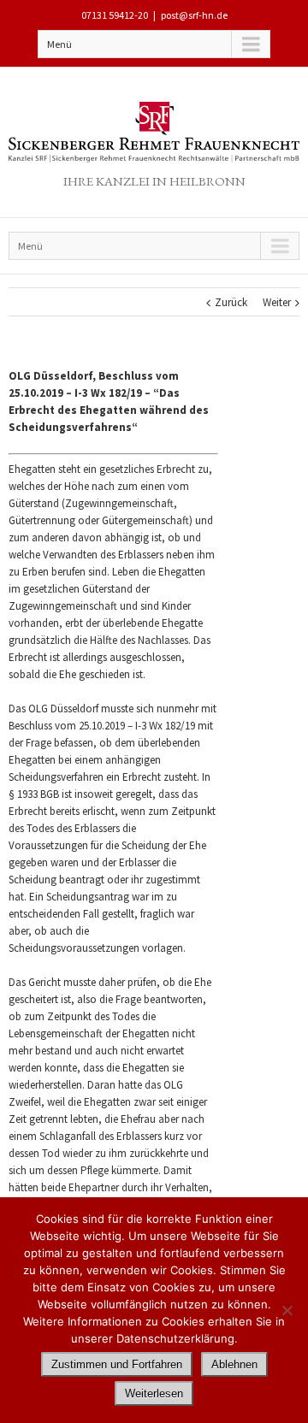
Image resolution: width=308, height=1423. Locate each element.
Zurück (231, 302)
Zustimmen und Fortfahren (116, 1364)
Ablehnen (234, 1364)
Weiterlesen (154, 1393)
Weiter (277, 302)
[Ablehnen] (286, 1310)
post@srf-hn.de (194, 15)
